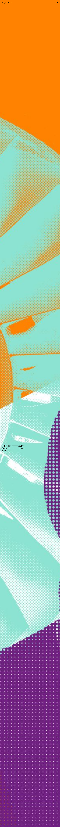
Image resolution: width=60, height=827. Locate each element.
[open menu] (57, 2)
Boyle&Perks (7, 2)
